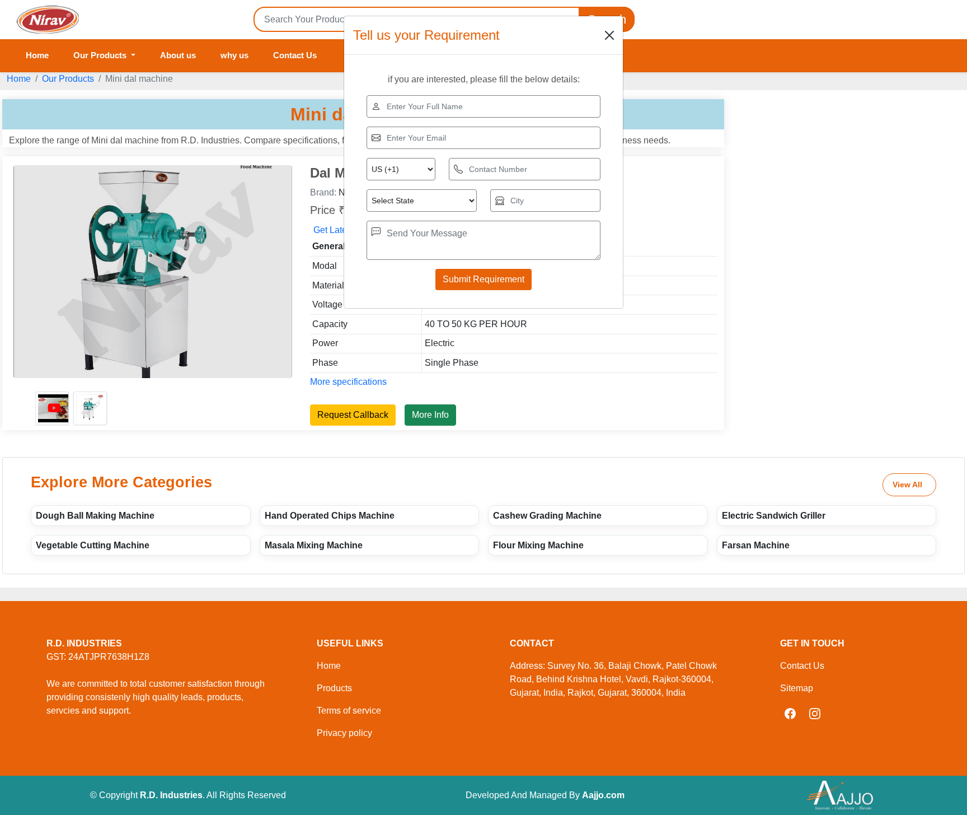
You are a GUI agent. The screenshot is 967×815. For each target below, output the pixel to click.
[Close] (609, 35)
